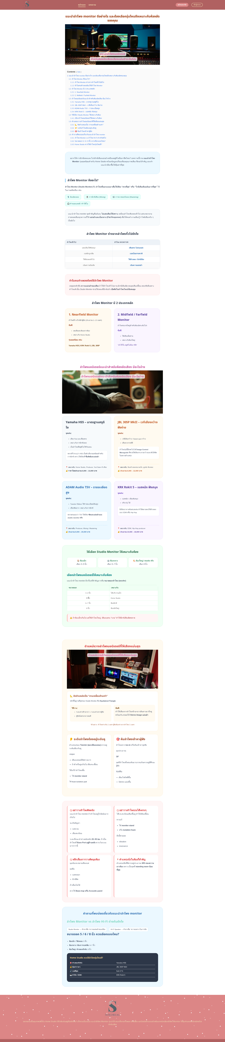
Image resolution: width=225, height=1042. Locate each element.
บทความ (92, 4)
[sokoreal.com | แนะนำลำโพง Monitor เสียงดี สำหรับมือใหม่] (48, 5)
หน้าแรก (82, 4)
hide (78, 72)
